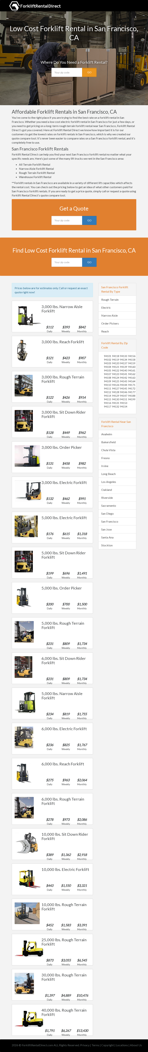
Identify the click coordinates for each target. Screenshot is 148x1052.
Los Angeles (108, 481)
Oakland (106, 489)
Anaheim (106, 434)
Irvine (104, 466)
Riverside (107, 497)
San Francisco (109, 521)
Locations (122, 1045)
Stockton (107, 545)
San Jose (106, 529)
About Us (136, 1045)
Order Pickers (110, 323)
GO (89, 72)
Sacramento (108, 505)
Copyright (107, 1045)
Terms (95, 1045)
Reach (105, 331)
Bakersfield (108, 442)
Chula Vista (108, 450)
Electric (106, 307)
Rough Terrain (110, 299)
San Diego (107, 513)
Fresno (105, 458)
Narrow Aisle (109, 315)
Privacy (85, 1045)
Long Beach (108, 473)
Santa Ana (107, 537)
